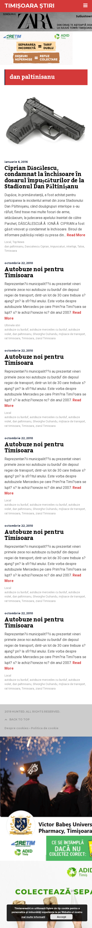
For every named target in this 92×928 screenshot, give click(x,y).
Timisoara (10, 250)
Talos (80, 246)
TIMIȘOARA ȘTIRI (29, 5)
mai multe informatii (33, 917)
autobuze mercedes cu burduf (48, 329)
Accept (61, 917)
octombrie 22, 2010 (18, 263)
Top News (18, 242)
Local (7, 242)
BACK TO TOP (19, 719)
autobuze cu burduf (16, 329)
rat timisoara (12, 338)
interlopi (71, 246)
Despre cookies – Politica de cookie (31, 728)
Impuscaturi (57, 246)
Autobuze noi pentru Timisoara (34, 272)
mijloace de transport (72, 334)
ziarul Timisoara (46, 338)
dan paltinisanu (13, 246)
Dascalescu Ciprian (37, 246)
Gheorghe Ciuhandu (45, 334)
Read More (75, 235)
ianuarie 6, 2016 (16, 161)
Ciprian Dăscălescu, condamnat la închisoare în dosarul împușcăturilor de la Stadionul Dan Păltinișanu (44, 177)
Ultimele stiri (12, 325)
